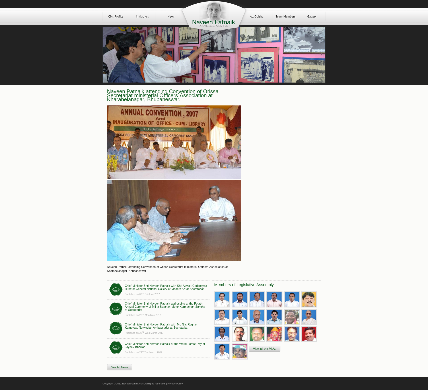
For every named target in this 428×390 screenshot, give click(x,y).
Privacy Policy (175, 383)
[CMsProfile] (116, 16)
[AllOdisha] (256, 16)
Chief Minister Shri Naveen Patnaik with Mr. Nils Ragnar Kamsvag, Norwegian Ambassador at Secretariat (161, 326)
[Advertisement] (280, 120)
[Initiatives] (142, 16)
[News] (171, 16)
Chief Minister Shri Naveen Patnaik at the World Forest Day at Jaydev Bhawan (165, 345)
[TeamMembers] (285, 16)
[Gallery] (312, 16)
